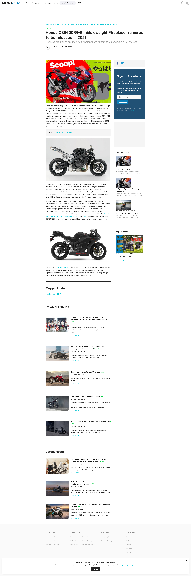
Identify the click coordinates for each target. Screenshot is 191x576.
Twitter (128, 544)
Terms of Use (74, 544)
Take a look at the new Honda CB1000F (85, 396)
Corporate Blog (87, 541)
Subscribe (123, 102)
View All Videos (121, 261)
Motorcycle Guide (52, 541)
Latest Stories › (55, 24)
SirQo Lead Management (108, 541)
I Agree (95, 569)
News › (63, 24)
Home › (48, 24)
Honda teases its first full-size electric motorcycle (90, 422)
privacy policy (127, 565)
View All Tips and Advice (124, 223)
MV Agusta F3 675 (72, 216)
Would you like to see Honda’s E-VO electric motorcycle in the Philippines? (87, 348)
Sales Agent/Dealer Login (108, 537)
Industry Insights (87, 544)
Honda (48, 294)
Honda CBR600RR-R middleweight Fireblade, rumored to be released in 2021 (91, 24)
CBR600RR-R (56, 294)
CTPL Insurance (83, 3)
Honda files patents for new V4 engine (85, 372)
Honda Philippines (64, 268)
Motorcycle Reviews (52, 544)
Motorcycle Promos (51, 3)
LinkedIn (129, 548)
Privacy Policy (86, 537)
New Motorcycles (32, 3)
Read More (75, 335)
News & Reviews (67, 3)
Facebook (129, 537)
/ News (49, 29)
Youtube (129, 552)
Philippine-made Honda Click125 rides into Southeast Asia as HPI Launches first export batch (90, 318)
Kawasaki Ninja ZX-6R (56, 216)
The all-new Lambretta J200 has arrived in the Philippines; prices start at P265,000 (88, 460)
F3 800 (85, 216)
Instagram (129, 541)
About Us (73, 537)
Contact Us (73, 541)
